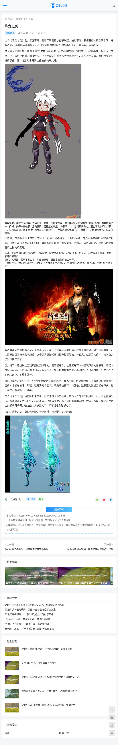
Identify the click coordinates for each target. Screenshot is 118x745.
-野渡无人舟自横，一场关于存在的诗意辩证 (27, 623)
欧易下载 (64, 733)
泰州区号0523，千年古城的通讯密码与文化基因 (29, 628)
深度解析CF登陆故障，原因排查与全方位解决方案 (30, 609)
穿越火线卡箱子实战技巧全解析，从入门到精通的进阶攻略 (35, 604)
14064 (32, 499)
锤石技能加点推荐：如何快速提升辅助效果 (26, 549)
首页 (10, 18)
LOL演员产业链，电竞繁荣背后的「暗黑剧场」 (29, 619)
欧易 (7, 733)
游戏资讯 (20, 18)
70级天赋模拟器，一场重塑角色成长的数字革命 (29, 614)
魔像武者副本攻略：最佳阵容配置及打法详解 (90, 549)
